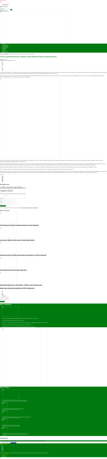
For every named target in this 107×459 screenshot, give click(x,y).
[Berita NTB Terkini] (4, 6)
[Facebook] (2, 176)
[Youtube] (2, 180)
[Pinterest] (2, 178)
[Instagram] (2, 179)
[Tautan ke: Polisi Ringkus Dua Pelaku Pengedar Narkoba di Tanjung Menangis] (10, 399)
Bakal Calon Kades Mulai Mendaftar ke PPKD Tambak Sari (17, 288)
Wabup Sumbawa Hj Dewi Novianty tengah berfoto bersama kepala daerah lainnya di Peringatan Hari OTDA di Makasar (23, 440)
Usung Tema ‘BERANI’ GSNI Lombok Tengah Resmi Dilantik (17, 240)
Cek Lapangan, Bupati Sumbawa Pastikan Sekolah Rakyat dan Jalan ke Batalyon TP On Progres (20, 318)
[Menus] (0, 1)
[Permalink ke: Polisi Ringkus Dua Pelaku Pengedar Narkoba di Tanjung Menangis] (8, 222)
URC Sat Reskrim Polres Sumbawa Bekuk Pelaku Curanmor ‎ (13, 320)
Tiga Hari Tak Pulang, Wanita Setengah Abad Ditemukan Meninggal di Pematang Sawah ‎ (18, 326)
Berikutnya (4, 296)
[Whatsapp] (2, 65)
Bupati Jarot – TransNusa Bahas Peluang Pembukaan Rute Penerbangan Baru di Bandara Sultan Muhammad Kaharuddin (24, 322)
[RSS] (2, 181)
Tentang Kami (4, 454)
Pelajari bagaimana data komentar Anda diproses (29, 207)
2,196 (3, 295)
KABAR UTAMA (2, 60)
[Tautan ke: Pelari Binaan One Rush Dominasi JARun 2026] (4, 424)
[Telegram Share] (2, 64)
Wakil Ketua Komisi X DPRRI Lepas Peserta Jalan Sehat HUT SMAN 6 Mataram (23, 255)
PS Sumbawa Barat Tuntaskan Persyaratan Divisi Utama (13, 188)
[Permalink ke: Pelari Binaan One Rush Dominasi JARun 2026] (8, 267)
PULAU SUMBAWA (9, 60)
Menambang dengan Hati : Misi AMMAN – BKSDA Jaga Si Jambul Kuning (21, 285)
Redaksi (3, 455)
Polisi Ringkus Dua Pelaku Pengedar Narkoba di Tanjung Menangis (19, 225)
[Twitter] (2, 177)
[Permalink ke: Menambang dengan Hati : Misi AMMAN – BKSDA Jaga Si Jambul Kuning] (8, 282)
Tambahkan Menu (5, 4)
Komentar (2, 198)
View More (2, 301)
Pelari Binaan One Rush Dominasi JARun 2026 (13, 270)
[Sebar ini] (2, 62)
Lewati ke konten (3, 0)
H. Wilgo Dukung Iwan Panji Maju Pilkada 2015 (11, 187)
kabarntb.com (7, 452)
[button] (11, 9)
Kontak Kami (4, 456)
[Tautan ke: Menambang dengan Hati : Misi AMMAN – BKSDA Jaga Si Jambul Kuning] (4, 432)
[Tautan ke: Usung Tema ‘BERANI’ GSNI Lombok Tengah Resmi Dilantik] (4, 407)
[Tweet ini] (2, 63)
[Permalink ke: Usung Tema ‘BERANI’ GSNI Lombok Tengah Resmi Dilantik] (8, 237)
